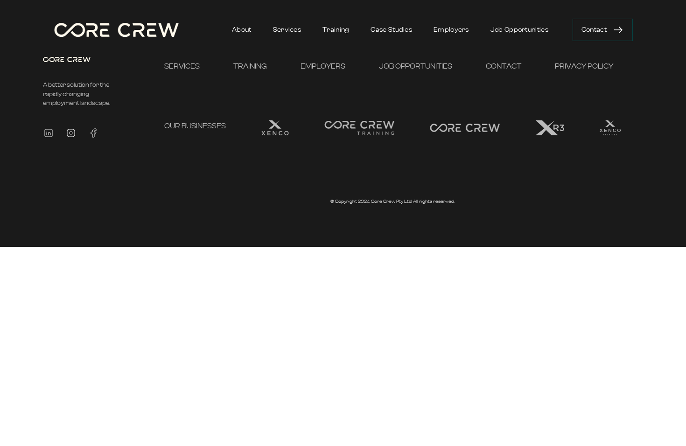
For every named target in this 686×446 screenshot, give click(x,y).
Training (335, 30)
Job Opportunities (519, 30)
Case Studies (391, 30)
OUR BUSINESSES (195, 126)
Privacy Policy (584, 66)
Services (287, 30)
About (242, 30)
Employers (451, 30)
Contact (594, 30)
